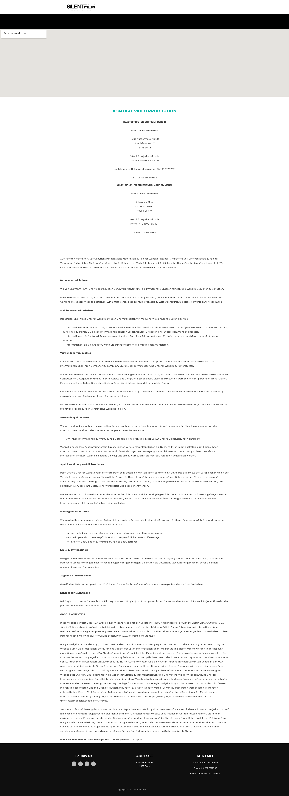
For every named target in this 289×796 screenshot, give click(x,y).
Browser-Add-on (168, 722)
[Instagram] (80, 764)
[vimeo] (93, 764)
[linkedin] (87, 764)
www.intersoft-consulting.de (138, 635)
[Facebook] (74, 764)
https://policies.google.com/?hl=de (87, 700)
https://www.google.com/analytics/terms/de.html (177, 696)
